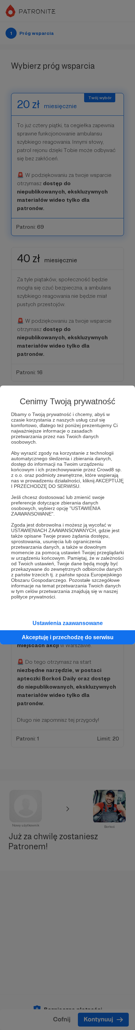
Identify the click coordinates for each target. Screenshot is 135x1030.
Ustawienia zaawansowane (68, 623)
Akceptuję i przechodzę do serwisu (68, 637)
